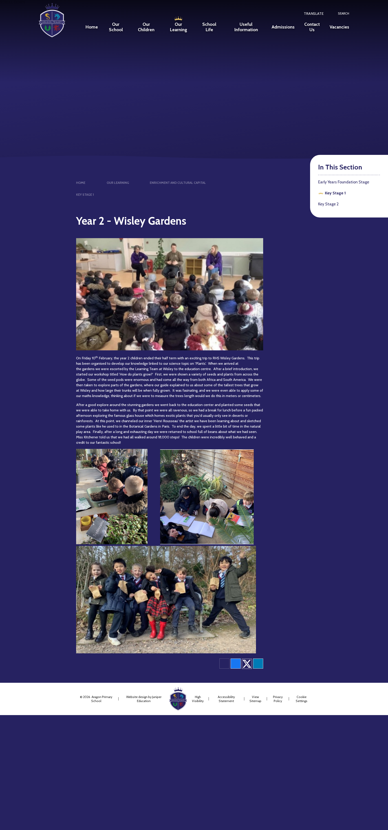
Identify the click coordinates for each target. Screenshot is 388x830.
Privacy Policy (278, 699)
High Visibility (198, 699)
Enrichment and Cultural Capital (178, 183)
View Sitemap (255, 699)
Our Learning (118, 183)
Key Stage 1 (85, 195)
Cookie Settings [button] (301, 699)
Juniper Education (149, 699)
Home (80, 183)
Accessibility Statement (226, 699)
